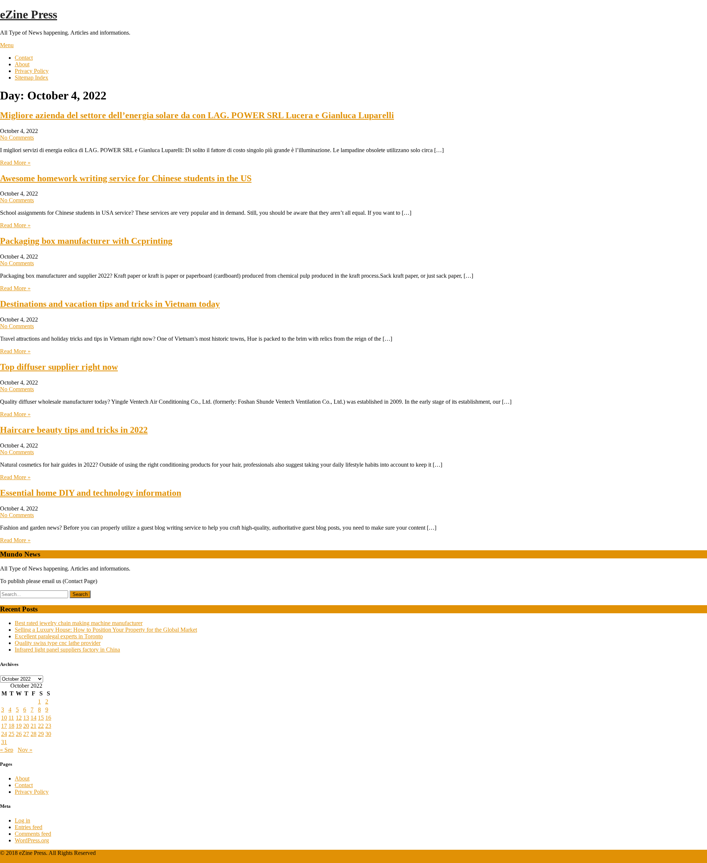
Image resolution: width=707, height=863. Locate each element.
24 (4, 734)
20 (26, 726)
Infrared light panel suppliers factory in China (67, 649)
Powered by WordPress (27, 859)
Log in (22, 820)
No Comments (17, 137)
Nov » (25, 750)
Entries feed (28, 827)
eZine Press (28, 14)
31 (4, 742)
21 (33, 726)
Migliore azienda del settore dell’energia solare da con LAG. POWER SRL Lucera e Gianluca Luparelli (197, 115)
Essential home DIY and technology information (90, 493)
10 (4, 718)
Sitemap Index (31, 77)
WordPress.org (32, 840)
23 (48, 726)
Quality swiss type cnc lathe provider (58, 643)
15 (41, 718)
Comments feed (33, 834)
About (22, 64)
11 (11, 718)
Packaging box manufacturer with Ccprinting (86, 241)
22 (41, 726)
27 (26, 734)
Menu (7, 45)
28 (33, 734)
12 (19, 718)
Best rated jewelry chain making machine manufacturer (79, 623)
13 (26, 718)
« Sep (6, 750)
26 (19, 734)
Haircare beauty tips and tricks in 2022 (74, 430)
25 (11, 734)
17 (4, 726)
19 (19, 726)
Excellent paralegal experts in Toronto (59, 636)
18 (11, 726)
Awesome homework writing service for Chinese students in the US (126, 178)
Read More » (15, 162)
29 (41, 734)
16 (48, 718)
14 (33, 718)
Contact (24, 58)
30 (48, 734)
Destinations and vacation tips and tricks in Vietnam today (110, 304)
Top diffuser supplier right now (59, 367)
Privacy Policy (32, 71)
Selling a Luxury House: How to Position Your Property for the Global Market (106, 630)
